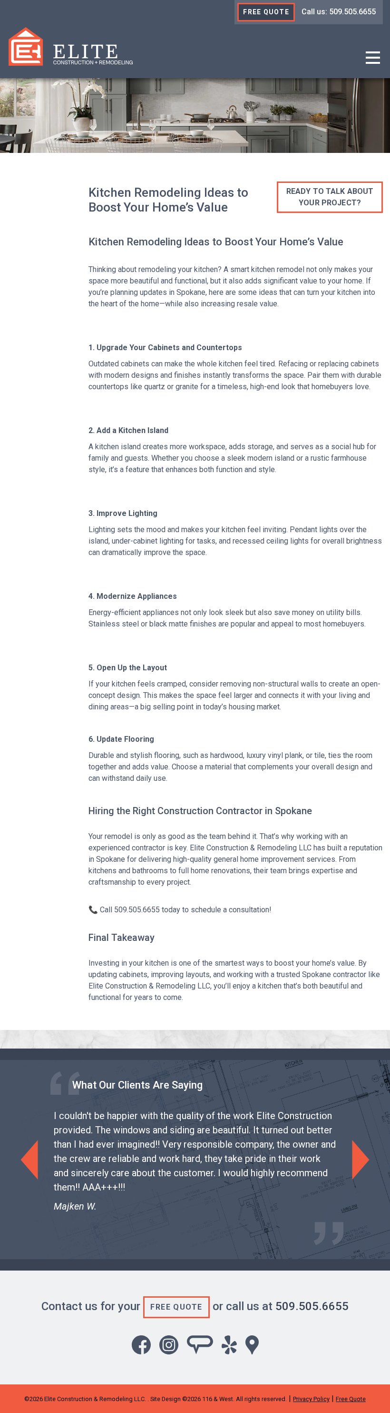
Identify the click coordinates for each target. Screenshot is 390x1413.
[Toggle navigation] (372, 58)
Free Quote (266, 12)
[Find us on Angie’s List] (200, 1344)
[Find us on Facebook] (141, 1344)
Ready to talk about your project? (330, 197)
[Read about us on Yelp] (229, 1344)
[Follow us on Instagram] (168, 1344)
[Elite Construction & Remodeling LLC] (71, 45)
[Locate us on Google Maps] (252, 1344)
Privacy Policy (311, 1399)
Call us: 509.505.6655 (339, 11)
